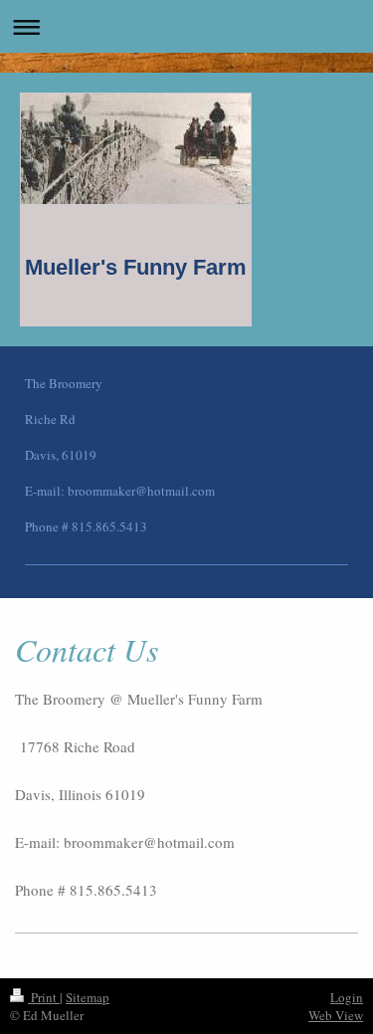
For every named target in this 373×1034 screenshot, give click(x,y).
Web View (335, 1015)
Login (346, 997)
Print (44, 997)
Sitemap (87, 997)
